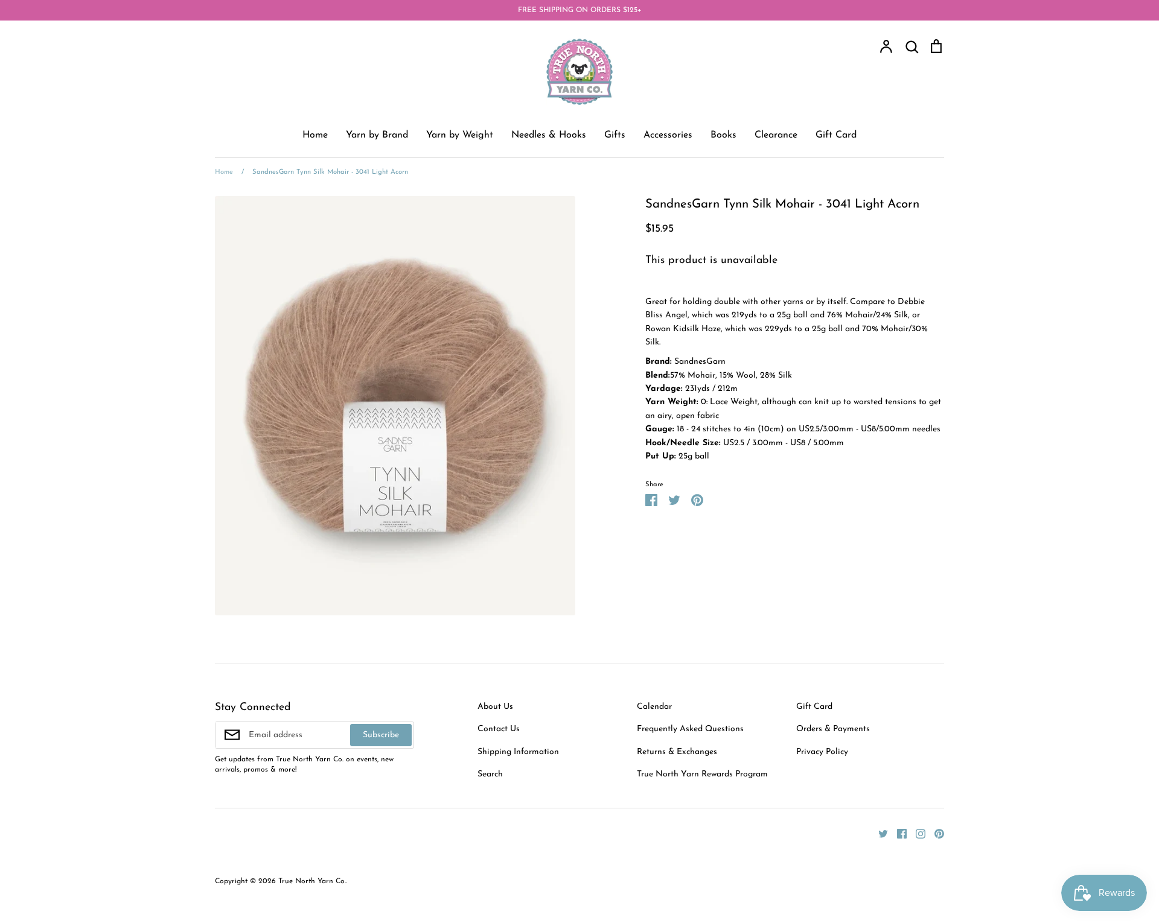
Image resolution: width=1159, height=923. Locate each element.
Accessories (667, 135)
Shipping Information (518, 751)
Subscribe (381, 735)
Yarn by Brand (377, 135)
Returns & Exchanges (677, 751)
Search (490, 774)
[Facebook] (897, 832)
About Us (495, 706)
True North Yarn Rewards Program (702, 774)
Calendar (654, 706)
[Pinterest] (934, 832)
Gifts (614, 135)
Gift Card (836, 135)
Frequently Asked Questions (690, 729)
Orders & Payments (833, 729)
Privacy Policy (822, 751)
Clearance (776, 135)
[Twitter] (878, 832)
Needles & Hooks (548, 135)
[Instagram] (916, 832)
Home (315, 135)
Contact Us (498, 729)
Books (723, 135)
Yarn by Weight (459, 135)
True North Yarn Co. (312, 881)
